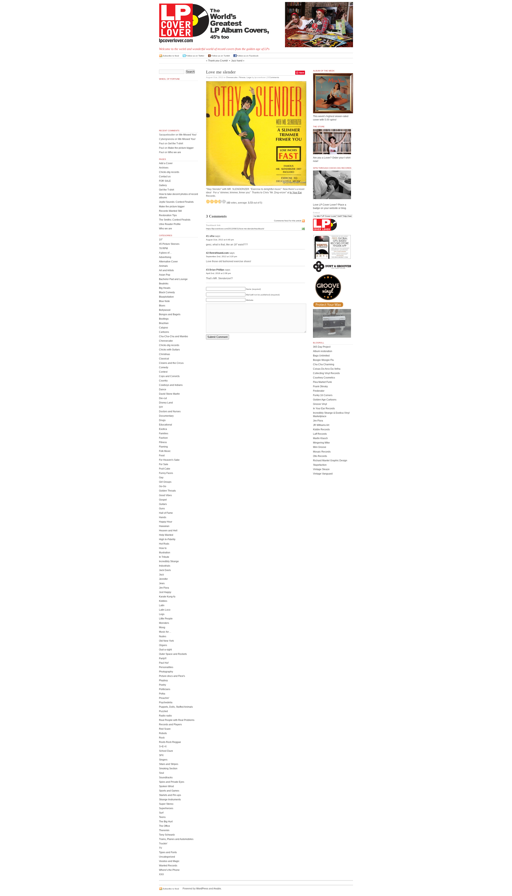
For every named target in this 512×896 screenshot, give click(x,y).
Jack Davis (165, 570)
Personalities (166, 667)
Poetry (162, 684)
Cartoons (164, 332)
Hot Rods (164, 543)
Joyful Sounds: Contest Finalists (176, 202)
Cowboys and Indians (171, 385)
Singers (163, 759)
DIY (161, 407)
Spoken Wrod (166, 786)
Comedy (163, 367)
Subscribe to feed (171, 56)
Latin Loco (164, 609)
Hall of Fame (166, 513)
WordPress (202, 888)
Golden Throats (167, 490)
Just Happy (165, 592)
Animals (163, 266)
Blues (162, 305)
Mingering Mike (321, 442)
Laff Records (320, 433)
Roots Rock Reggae (170, 742)
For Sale (163, 464)
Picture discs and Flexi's (172, 676)
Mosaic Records (322, 451)
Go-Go (162, 486)
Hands (162, 517)
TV (160, 848)
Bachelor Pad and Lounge (173, 279)
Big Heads (164, 288)
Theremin (164, 830)
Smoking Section (168, 768)
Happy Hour (165, 521)
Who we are (174, 152)
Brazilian (164, 323)
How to (163, 548)
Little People (166, 618)
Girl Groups (165, 482)
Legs (249, 77)
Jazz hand (236, 60)
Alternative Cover (168, 261)
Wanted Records (168, 865)
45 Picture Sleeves (169, 244)
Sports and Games (169, 790)
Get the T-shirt (175, 143)
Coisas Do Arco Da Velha (326, 368)
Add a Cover (166, 163)
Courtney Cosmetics (324, 377)
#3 (207, 269)
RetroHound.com (219, 253)
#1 (207, 236)
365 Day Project (321, 346)
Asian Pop (164, 274)
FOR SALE (165, 181)
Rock (162, 737)
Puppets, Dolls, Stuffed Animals (176, 706)
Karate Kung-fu (167, 596)
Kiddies (163, 601)
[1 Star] (208, 202)
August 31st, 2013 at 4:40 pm (220, 240)
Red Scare (165, 728)
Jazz (161, 574)
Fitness (242, 77)
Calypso (163, 327)
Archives (163, 167)
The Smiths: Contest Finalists (174, 219)
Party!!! (162, 658)
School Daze (166, 751)
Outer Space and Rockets (173, 654)
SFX (161, 755)
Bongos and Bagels (169, 314)
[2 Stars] (212, 202)
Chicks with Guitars (169, 349)
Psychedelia (165, 702)
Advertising (165, 257)
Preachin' (164, 698)
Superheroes (166, 808)
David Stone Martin (169, 393)
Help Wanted (166, 535)
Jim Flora (164, 587)
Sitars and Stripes (168, 764)
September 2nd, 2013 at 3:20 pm (221, 256)
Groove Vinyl (320, 404)
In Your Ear (296, 192)
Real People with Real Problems (176, 720)
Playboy (163, 680)
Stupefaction (320, 465)
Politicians (164, 689)
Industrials (164, 565)
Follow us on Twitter (195, 56)
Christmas (164, 354)
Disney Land (166, 402)
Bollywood (164, 310)
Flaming (163, 446)
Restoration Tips (168, 215)
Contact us (165, 176)
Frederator (318, 390)
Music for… (165, 631)
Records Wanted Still (170, 211)
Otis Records (320, 456)
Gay (161, 477)
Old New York (166, 640)
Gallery (163, 185)
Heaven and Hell (168, 530)
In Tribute (164, 557)
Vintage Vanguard (323, 473)
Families (163, 433)
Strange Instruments (170, 799)
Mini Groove (319, 447)
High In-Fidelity (167, 539)
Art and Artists (166, 270)
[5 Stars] (224, 202)
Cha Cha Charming (323, 364)
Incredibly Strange (169, 561)
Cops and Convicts (169, 376)
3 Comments (273, 77)
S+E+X (163, 746)
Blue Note (164, 301)
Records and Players (170, 724)
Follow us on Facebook (247, 56)
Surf (161, 812)
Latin (161, 605)
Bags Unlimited (321, 355)
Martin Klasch (320, 438)
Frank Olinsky (320, 386)
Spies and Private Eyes (171, 782)
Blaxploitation (166, 296)
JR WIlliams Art (321, 425)
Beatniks (163, 283)
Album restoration (322, 351)
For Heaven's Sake (169, 460)
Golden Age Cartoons (324, 399)
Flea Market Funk (322, 382)
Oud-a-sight (165, 649)
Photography (166, 671)
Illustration (164, 552)
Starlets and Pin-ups (170, 795)
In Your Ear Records (324, 408)
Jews (162, 583)
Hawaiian (164, 526)
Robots (163, 733)
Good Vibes (165, 495)
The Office (164, 826)
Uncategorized (167, 856)
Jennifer (163, 579)
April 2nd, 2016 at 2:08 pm (218, 273)
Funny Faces (166, 473)
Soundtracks (166, 777)
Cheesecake (232, 77)
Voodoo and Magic (169, 861)
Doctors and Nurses (170, 411)
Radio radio (165, 715)
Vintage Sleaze (321, 469)
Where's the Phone (169, 870)
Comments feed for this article (287, 221)
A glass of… (165, 252)
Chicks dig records (169, 172)
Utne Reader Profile (170, 224)
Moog (162, 627)
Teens (162, 817)
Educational (165, 424)
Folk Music (165, 451)
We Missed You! (187, 134)
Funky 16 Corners (322, 395)
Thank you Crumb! (218, 60)
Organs (163, 645)
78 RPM (163, 248)
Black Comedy (167, 292)
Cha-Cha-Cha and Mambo (173, 336)
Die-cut (163, 398)
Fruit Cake (164, 468)
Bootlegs (164, 318)
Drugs (162, 420)
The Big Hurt (166, 821)
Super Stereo (166, 804)
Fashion (163, 437)
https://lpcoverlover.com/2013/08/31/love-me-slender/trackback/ (235, 229)
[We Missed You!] (333, 109)
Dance (162, 389)
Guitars (163, 504)
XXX (161, 874)
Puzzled (163, 711)
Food (162, 455)
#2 (207, 253)
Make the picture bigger (181, 147)
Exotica (163, 429)
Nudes (162, 636)
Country (163, 380)
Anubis (217, 888)
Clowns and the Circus (171, 363)
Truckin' (163, 843)
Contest (163, 371)
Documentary (166, 415)
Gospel (163, 499)
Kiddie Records (321, 429)
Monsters (164, 623)
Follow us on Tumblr (220, 56)
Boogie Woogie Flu (323, 360)
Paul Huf (163, 662)
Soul (161, 773)
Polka (162, 693)
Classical (164, 358)
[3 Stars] (216, 202)
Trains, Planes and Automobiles (176, 839)
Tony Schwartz (167, 834)
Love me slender (221, 72)
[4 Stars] (220, 202)
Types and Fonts (168, 852)
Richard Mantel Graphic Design (330, 460)
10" (161, 239)
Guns (162, 508)
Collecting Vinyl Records (326, 373)
